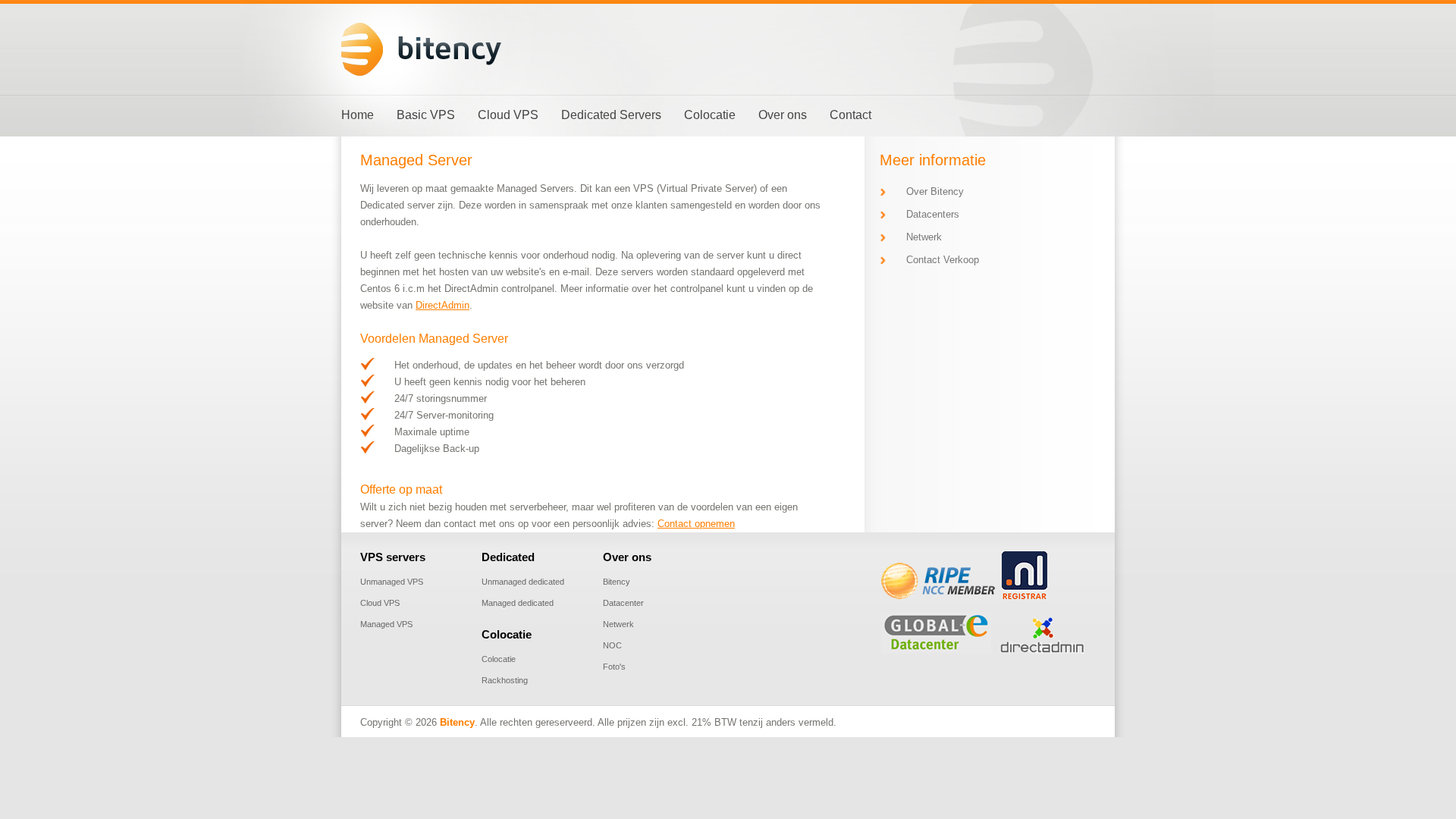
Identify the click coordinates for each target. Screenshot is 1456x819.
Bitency (616, 581)
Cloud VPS (380, 602)
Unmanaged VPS (391, 581)
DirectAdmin (442, 305)
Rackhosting (505, 680)
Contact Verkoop (942, 259)
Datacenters (932, 214)
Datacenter (623, 602)
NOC (612, 645)
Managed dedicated (518, 602)
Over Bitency (935, 191)
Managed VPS (386, 624)
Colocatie (499, 659)
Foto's (614, 666)
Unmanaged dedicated (523, 581)
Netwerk (924, 237)
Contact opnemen (696, 523)
